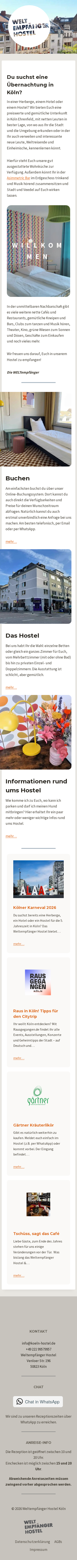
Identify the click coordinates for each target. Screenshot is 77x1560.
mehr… (11, 541)
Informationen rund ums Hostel (36, 786)
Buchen (18, 478)
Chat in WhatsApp (42, 1401)
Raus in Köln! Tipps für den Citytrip (35, 1014)
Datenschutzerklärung (32, 1541)
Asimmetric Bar (18, 178)
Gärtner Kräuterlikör (33, 1125)
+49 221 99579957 (38, 1349)
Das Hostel (22, 635)
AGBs (58, 1541)
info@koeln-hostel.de (38, 1343)
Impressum (38, 1549)
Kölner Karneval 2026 (34, 907)
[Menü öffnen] (67, 26)
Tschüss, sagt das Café (36, 1233)
